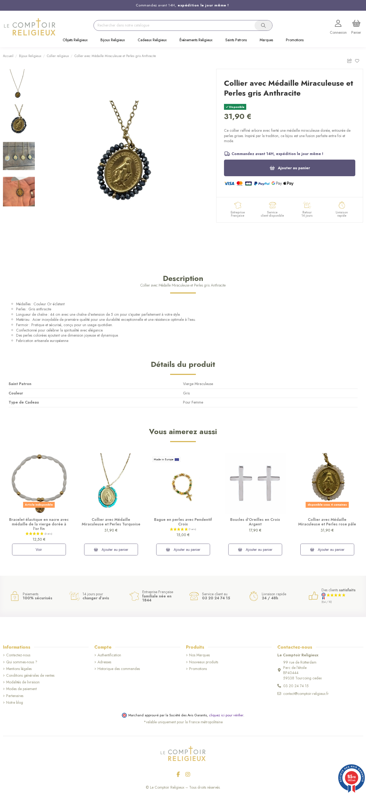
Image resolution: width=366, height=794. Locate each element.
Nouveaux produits (203, 662)
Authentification (109, 655)
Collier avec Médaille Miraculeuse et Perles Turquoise (111, 522)
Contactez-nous (18, 655)
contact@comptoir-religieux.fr (306, 693)
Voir (39, 549)
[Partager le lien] (351, 59)
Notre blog (14, 702)
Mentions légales (19, 668)
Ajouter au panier (294, 168)
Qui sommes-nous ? (21, 662)
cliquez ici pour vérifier (226, 715)
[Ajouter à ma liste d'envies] (359, 59)
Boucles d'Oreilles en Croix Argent (255, 522)
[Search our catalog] (263, 25)
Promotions (198, 668)
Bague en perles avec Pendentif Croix (183, 522)
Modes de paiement (21, 688)
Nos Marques (199, 655)
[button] (75, 40)
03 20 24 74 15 (296, 685)
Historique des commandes (119, 668)
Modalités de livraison (23, 682)
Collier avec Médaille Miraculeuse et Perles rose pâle (327, 522)
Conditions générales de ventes (30, 675)
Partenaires (14, 695)
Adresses (104, 662)
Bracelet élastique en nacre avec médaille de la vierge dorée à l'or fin (39, 524)
